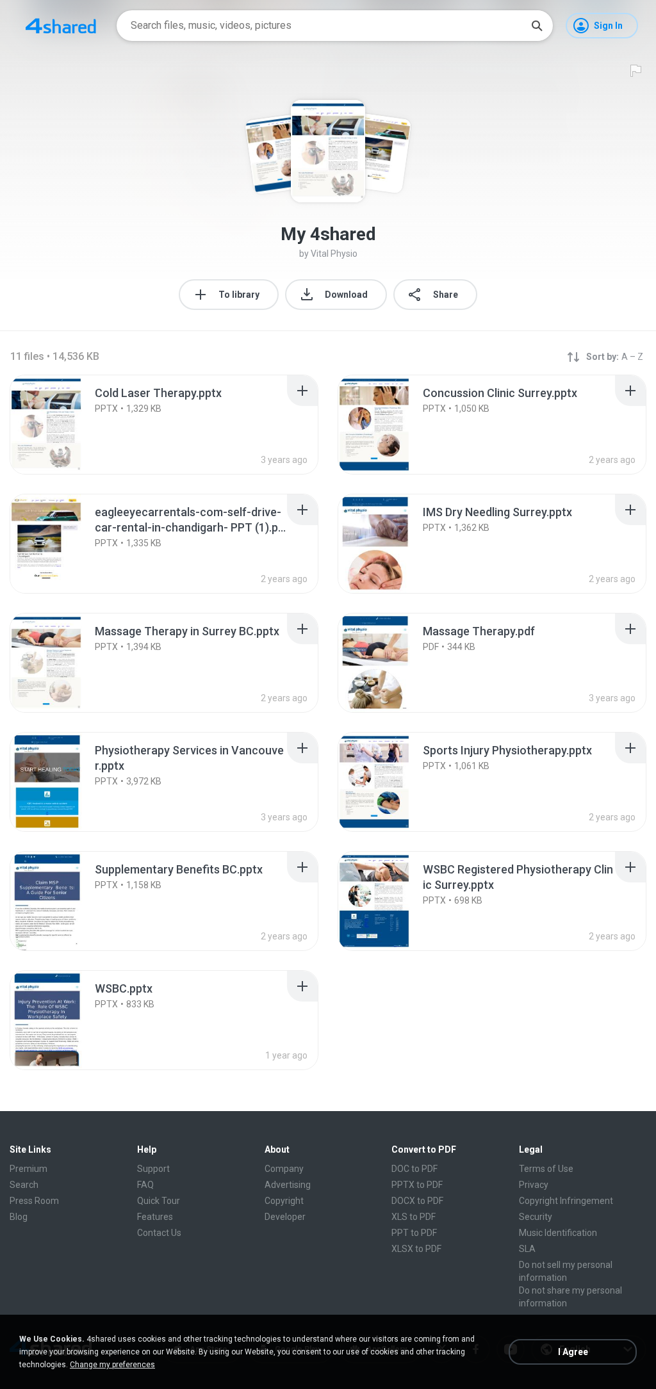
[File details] (60, 424)
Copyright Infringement (566, 1201)
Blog (19, 1217)
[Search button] (536, 25)
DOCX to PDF (417, 1201)
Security (535, 1217)
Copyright (284, 1201)
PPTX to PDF (417, 1185)
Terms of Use (546, 1169)
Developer (285, 1217)
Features (155, 1217)
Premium (28, 1169)
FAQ (145, 1185)
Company (284, 1169)
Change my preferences (112, 1364)
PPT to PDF (414, 1233)
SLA (527, 1249)
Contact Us (159, 1233)
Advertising (288, 1185)
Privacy (533, 1185)
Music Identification (558, 1233)
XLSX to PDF (416, 1249)
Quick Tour (158, 1201)
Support (153, 1169)
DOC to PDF (414, 1169)
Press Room (34, 1201)
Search (24, 1185)
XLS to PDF (413, 1217)
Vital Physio (334, 253)
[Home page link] (61, 25)
